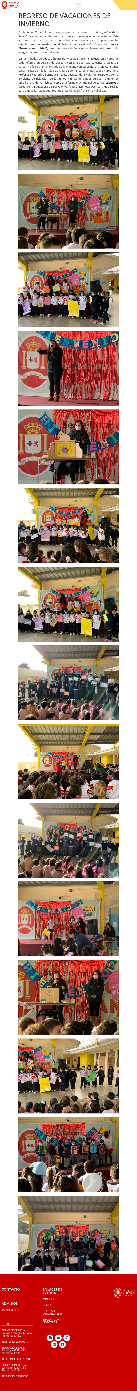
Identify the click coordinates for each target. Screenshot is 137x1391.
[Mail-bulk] (50, 1338)
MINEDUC (49, 1299)
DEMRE (47, 1305)
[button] (79, 5)
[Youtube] (58, 1338)
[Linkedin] (54, 1344)
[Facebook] (62, 1344)
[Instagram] (66, 1338)
